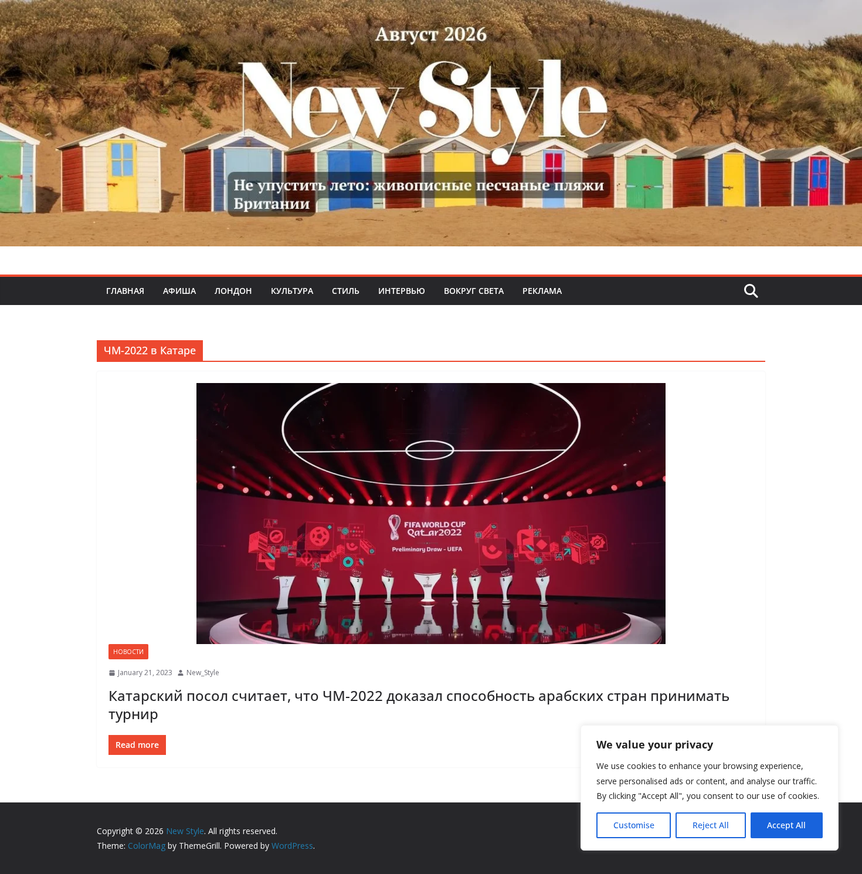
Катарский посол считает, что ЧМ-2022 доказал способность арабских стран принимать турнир (418, 704)
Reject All (711, 825)
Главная (125, 290)
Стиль (345, 290)
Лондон (233, 290)
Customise (633, 825)
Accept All (786, 825)
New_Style (202, 672)
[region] (710, 788)
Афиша (179, 290)
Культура (292, 290)
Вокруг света (474, 290)
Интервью (401, 290)
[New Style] (431, 12)
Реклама (542, 290)
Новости (128, 652)
